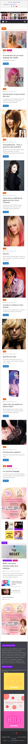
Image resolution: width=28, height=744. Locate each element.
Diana (12, 52)
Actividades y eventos (7, 560)
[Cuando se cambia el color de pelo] (14, 282)
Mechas (6, 254)
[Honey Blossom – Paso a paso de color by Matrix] (14, 123)
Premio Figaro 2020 (15, 590)
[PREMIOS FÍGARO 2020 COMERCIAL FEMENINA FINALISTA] (5, 584)
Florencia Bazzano (14, 468)
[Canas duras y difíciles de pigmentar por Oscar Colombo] (14, 175)
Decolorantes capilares (12, 452)
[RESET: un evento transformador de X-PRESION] (14, 551)
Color (4, 50)
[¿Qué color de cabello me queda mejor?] (14, 383)
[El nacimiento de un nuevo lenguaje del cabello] (14, 39)
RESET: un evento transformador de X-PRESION (11, 565)
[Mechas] (14, 231)
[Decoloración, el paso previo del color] (14, 77)
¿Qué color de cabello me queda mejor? (12, 405)
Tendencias (9, 50)
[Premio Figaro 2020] (5, 592)
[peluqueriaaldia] (3, 21)
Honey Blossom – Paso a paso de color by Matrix (12, 146)
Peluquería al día (13, 91)
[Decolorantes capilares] (14, 432)
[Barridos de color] (14, 334)
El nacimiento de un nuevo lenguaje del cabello (13, 56)
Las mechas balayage (11, 471)
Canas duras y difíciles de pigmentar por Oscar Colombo (12, 200)
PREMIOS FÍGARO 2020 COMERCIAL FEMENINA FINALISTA (16, 583)
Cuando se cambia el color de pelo (13, 306)
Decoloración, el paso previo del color (14, 95)
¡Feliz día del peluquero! (8, 597)
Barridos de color (9, 357)
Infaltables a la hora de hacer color (16, 4)
